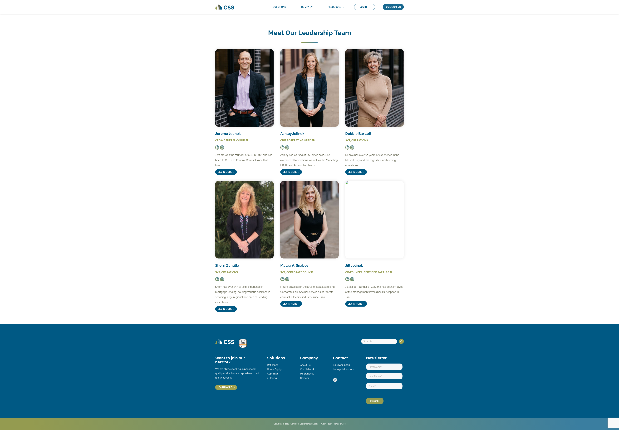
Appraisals (272, 373)
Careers (304, 378)
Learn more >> (226, 387)
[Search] (401, 341)
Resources (334, 6)
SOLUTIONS (279, 6)
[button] (287, 7)
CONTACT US (393, 6)
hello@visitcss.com (343, 369)
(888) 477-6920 (341, 365)
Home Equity (274, 369)
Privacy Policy (326, 424)
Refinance (272, 365)
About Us (305, 365)
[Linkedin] (335, 379)
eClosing (272, 378)
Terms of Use (340, 424)
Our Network (307, 369)
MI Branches (307, 373)
